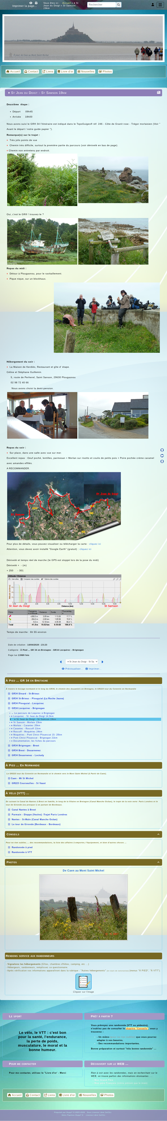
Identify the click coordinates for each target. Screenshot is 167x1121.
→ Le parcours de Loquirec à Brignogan (33, 713)
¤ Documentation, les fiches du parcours (33, 741)
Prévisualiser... (74, 668)
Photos (83, 862)
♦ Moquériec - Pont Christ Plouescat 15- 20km (36, 734)
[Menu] (160, 5)
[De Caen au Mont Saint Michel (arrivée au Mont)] (83, 38)
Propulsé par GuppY (63, 1112)
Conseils (83, 834)
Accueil (67, 3)
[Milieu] (162, 455)
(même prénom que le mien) (120, 1083)
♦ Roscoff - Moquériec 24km (26, 731)
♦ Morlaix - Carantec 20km (25, 725)
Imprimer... (95, 668)
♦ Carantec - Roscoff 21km (26, 728)
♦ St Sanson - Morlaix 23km (26, 722)
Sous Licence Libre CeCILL (99, 1112)
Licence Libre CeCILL (95, 1115)
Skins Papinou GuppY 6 (73, 1115)
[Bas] (162, 461)
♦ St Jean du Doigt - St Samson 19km (35, 719)
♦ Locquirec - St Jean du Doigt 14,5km (32, 716)
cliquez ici (95, 544)
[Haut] (162, 450)
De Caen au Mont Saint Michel (83, 870)
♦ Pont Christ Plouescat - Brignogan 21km (34, 738)
